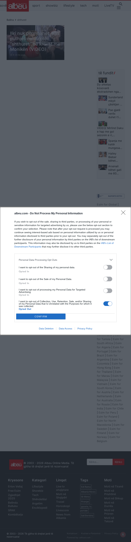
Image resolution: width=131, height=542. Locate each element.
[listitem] (65, 260)
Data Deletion (46, 328)
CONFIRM (41, 316)
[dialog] (65, 271)
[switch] (107, 267)
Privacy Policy (84, 328)
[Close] (124, 213)
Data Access (65, 328)
